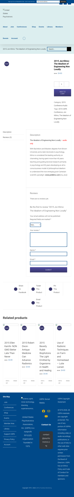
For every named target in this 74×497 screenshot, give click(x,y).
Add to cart (63, 93)
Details (15, 380)
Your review (35, 230)
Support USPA (9, 434)
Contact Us (46, 424)
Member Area (9, 423)
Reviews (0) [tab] (7, 137)
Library (6, 429)
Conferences (9, 408)
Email (32, 259)
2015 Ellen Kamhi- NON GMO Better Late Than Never (10, 349)
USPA (37, 488)
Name (33, 250)
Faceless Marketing (46, 488)
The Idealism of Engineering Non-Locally (62, 118)
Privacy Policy (9, 439)
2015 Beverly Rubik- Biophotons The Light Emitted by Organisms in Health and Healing (45, 356)
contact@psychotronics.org (46, 440)
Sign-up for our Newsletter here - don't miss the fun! (21, 1)
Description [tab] (7, 132)
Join (5, 402)
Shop (6, 413)
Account (7, 445)
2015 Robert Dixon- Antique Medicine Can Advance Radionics (28, 353)
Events (6, 418)
